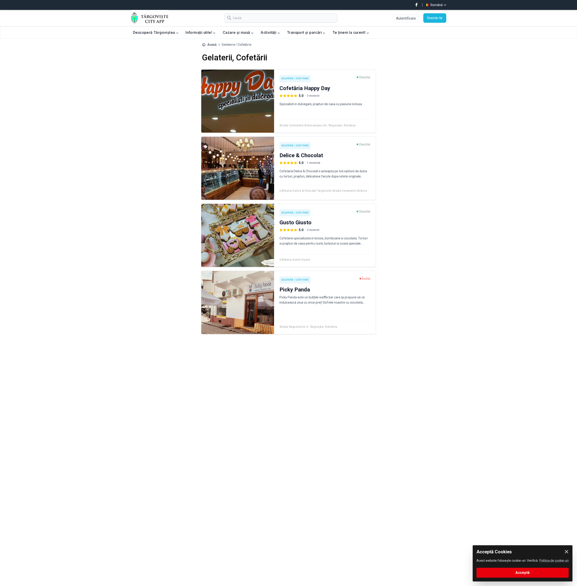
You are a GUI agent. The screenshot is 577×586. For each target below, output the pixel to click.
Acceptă (522, 572)
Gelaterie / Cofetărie (295, 78)
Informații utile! (199, 32)
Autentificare (406, 18)
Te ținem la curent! (349, 32)
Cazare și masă (237, 32)
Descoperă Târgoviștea (154, 32)
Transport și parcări (305, 32)
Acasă (212, 44)
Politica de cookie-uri (554, 560)
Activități (269, 32)
